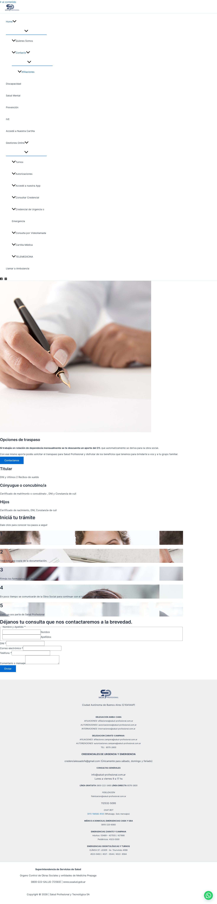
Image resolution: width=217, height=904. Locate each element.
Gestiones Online (15, 142)
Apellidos (46, 636)
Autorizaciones (24, 173)
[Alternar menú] (26, 31)
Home (9, 21)
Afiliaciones (28, 71)
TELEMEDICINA (24, 256)
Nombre (45, 632)
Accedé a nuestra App (28, 185)
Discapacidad (13, 83)
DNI (3, 643)
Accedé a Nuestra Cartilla (20, 131)
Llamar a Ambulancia (17, 268)
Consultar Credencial (27, 197)
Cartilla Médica (24, 244)
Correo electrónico (11, 648)
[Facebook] (1, 279)
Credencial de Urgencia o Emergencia (28, 215)
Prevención (12, 107)
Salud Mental (13, 95)
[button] (14, 21)
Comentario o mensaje (12, 663)
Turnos (19, 162)
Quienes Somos (24, 40)
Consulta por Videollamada (31, 233)
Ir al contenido (8, 1)
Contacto (21, 52)
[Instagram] (5, 279)
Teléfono (6, 653)
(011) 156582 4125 (95, 814)
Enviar (8, 668)
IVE (8, 119)
